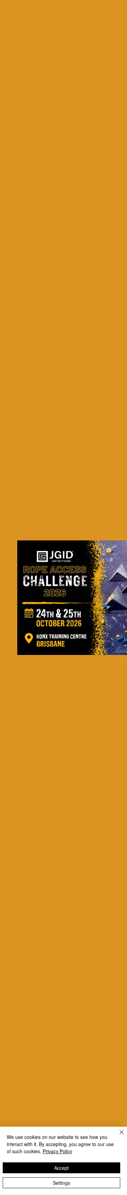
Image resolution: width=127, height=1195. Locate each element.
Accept (61, 1167)
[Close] (117, 1136)
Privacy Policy (57, 1151)
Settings (61, 1182)
